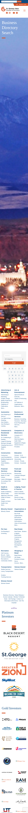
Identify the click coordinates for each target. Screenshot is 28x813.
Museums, (17, 406)
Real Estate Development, (18, 544)
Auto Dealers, (5, 422)
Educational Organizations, (18, 518)
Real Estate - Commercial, (18, 536)
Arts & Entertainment (19, 391)
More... (3, 408)
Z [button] (22, 382)
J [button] (20, 372)
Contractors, (4, 455)
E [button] (22, 368)
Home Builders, (5, 463)
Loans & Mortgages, (6, 479)
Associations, (18, 521)
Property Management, (18, 540)
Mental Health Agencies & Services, (7, 494)
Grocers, (16, 563)
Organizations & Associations (20, 510)
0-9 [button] (5, 368)
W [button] (12, 382)
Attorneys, (24, 421)
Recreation (5, 551)
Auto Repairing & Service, (5, 415)
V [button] (9, 382)
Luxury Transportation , (7, 572)
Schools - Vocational (20, 463)
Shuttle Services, (6, 569)
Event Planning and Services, (19, 424)
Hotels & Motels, (19, 491)
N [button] (15, 375)
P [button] (22, 375)
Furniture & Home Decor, (19, 560)
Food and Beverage (17, 470)
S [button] (15, 378)
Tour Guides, (18, 499)
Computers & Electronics (19, 432)
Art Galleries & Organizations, (18, 403)
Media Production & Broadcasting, (6, 401)
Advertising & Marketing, (5, 395)
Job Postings (12, 599)
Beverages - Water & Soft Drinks (20, 480)
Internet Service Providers (18, 445)
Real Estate (18, 529)
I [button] (17, 372)
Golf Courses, (5, 553)
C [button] (15, 368)
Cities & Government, (20, 523)
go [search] (15, 363)
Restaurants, (18, 473)
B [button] (12, 368)
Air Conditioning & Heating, (6, 438)
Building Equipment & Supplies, (7, 460)
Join (17, 4)
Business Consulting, (20, 419)
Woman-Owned (6, 581)
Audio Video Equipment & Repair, (20, 442)
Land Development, (6, 457)
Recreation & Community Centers (6, 560)
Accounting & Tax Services (6, 482)
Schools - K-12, (18, 455)
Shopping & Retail (18, 552)
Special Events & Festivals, (19, 395)
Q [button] (9, 378)
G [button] (11, 372)
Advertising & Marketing (6, 391)
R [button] (12, 378)
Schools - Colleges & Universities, (20, 458)
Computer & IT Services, (18, 436)
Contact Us (20, 599)
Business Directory (8, 595)
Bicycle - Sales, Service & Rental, (6, 556)
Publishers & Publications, (4, 405)
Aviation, (3, 575)
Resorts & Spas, (19, 497)
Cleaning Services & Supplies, (6, 446)
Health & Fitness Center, (5, 498)
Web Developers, (19, 439)
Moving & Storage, (6, 443)
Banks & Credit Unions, (5, 476)
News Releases (19, 595)
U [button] (22, 378)
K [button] (23, 372)
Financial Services (4, 470)
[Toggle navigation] (24, 10)
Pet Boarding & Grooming (5, 532)
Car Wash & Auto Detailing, (6, 419)
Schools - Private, (19, 461)
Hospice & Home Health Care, (5, 502)
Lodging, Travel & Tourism (19, 488)
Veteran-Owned (19, 567)
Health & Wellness (4, 488)
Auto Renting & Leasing (5, 425)
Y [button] (19, 382)
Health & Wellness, (6, 491)
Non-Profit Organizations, (18, 514)
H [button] (14, 372)
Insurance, (17, 421)
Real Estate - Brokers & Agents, (20, 532)
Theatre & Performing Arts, (20, 399)
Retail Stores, (18, 555)
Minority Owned (6, 509)
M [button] (12, 375)
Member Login (22, 4)
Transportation (6, 567)
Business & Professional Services (18, 414)
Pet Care (4, 529)
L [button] (9, 375)
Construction (5, 453)
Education (18, 453)
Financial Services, (6, 473)
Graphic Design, (5, 398)
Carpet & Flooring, (6, 441)
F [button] (8, 372)
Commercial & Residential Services (6, 433)
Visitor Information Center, (19, 494)
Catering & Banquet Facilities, (19, 476)
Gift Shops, (17, 557)
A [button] (9, 368)
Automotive (5, 412)
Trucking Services (6, 577)
